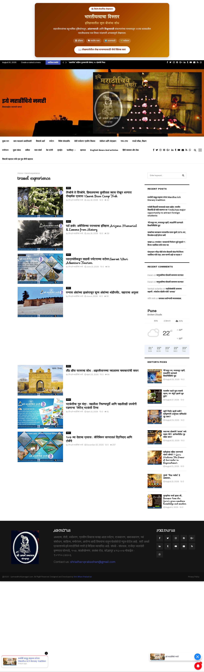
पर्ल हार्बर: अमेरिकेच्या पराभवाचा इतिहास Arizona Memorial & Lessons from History (101, 227)
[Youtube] (180, 150)
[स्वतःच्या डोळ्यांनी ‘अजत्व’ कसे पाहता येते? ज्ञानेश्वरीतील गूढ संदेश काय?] (155, 437)
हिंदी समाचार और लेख (131, 150)
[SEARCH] (183, 175)
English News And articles (104, 150)
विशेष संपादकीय (64, 141)
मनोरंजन (5, 150)
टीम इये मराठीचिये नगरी (75, 200)
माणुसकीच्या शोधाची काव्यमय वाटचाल (170, 275)
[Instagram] (161, 150)
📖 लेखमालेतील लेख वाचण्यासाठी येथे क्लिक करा (102, 49)
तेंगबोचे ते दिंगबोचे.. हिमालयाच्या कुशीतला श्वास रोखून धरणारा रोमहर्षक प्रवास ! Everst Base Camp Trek (99, 194)
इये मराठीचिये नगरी (24, 101)
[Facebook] (154, 150)
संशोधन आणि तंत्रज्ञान (108, 141)
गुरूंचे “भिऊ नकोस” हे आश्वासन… (171, 477)
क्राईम (59, 150)
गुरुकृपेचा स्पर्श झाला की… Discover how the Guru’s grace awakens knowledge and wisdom (174, 499)
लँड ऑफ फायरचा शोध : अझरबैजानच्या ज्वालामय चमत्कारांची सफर (102, 370)
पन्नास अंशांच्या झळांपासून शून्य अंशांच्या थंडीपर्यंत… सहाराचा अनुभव (102, 292)
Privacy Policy (193, 577)
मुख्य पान (5, 141)
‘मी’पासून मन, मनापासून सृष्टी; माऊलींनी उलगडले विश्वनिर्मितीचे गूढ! (174, 373)
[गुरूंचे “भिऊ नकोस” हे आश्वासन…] (155, 481)
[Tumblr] (176, 150)
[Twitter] (157, 150)
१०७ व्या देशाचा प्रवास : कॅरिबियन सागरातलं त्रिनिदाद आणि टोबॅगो (99, 439)
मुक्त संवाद (17, 150)
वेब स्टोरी (49, 150)
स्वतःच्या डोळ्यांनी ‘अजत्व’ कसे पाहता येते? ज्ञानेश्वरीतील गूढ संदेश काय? (174, 434)
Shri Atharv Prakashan (83, 577)
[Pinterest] (165, 150)
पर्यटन (51, 141)
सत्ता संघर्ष (38, 150)
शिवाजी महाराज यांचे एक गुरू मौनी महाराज (17, 159)
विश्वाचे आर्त (40, 141)
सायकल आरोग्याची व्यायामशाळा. (170, 298)
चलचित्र (70, 150)
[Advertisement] (78, 341)
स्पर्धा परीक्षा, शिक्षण (139, 141)
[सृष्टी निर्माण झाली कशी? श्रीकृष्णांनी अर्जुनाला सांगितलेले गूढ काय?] (155, 417)
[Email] (183, 150)
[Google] (169, 150)
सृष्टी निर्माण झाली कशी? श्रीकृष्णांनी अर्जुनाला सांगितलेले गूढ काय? (174, 414)
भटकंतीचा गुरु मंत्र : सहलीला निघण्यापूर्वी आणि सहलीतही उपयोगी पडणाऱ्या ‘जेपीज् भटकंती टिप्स (101, 406)
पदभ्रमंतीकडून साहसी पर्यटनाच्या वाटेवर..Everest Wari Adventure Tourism (97, 261)
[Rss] (187, 150)
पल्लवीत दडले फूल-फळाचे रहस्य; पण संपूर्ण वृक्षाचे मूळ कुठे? (173, 393)
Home (20, 173)
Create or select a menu (31, 62)
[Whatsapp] (191, 150)
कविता (27, 150)
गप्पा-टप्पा (124, 141)
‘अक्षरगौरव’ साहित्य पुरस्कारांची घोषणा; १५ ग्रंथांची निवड (87, 62)
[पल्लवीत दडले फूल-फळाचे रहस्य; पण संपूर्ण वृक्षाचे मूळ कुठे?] (155, 396)
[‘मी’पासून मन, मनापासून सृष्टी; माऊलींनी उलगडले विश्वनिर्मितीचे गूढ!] (155, 376)
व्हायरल (83, 150)
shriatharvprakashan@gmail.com (92, 561)
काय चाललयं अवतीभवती (22, 141)
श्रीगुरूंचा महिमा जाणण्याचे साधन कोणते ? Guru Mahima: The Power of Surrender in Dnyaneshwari (173, 457)
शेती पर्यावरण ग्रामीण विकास (84, 141)
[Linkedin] (173, 150)
